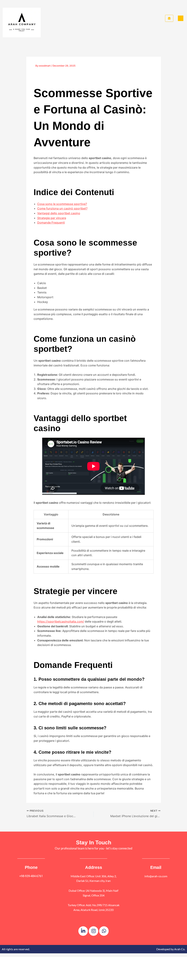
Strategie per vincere (51, 218)
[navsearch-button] (180, 18)
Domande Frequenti (51, 222)
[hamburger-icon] (169, 18)
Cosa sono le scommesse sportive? (62, 204)
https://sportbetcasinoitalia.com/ (60, 621)
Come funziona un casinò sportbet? (62, 208)
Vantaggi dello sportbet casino (58, 213)
